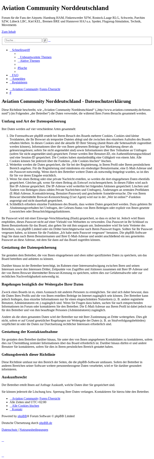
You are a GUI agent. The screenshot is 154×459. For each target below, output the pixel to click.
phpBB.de (45, 423)
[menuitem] (35, 57)
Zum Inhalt (9, 31)
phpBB (22, 416)
